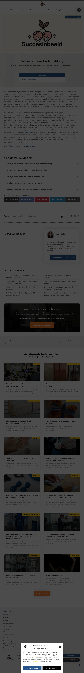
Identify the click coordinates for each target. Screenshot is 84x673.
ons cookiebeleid (34, 661)
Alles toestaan (32, 668)
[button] (60, 647)
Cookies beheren (51, 668)
